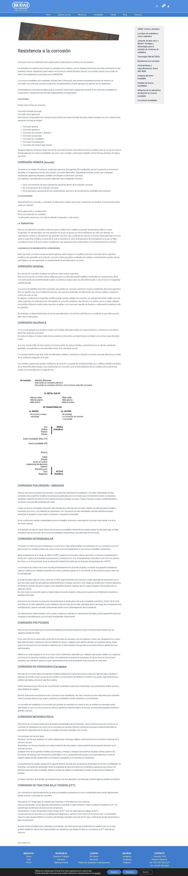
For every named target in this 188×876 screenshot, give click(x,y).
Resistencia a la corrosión (148, 61)
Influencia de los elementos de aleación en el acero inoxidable (149, 93)
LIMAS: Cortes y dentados (149, 29)
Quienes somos (64, 15)
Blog (125, 15)
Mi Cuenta (94, 856)
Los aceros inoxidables (147, 100)
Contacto (138, 15)
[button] (157, 6)
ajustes (98, 873)
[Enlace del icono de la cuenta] (168, 6)
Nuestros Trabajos (61, 856)
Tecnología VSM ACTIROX (149, 56)
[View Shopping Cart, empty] (163, 6)
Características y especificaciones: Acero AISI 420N (148, 68)
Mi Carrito (94, 859)
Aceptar (114, 872)
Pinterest (127, 862)
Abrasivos (82, 15)
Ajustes (146, 872)
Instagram (126, 856)
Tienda (113, 15)
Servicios (61, 859)
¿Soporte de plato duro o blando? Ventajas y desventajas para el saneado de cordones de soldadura (148, 46)
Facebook (126, 859)
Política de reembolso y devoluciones (94, 862)
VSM (29, 859)
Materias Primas (61, 862)
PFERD (28, 862)
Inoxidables (98, 15)
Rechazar (130, 872)
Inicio (48, 15)
